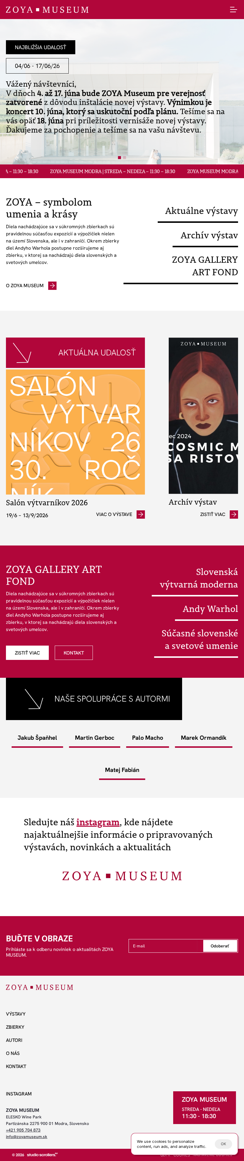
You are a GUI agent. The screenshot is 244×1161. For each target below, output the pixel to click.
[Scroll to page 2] (125, 157)
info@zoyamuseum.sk (26, 1136)
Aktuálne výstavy (201, 210)
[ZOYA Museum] (47, 10)
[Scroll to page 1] (119, 157)
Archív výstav (209, 235)
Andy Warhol (210, 608)
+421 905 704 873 (23, 1130)
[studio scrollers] (42, 1154)
